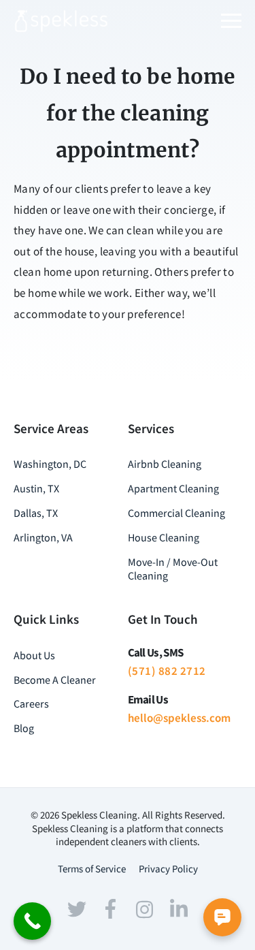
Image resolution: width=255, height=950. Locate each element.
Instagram (144, 909)
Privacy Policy (168, 868)
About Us (34, 655)
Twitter (76, 909)
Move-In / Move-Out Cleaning (173, 569)
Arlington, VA (43, 537)
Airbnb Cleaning (164, 464)
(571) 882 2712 (167, 670)
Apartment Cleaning (173, 488)
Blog (24, 728)
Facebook (110, 909)
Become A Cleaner (55, 679)
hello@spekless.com (179, 717)
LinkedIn (178, 907)
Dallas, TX (36, 513)
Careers (31, 703)
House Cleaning (163, 537)
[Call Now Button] (32, 921)
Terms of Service (92, 868)
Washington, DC (50, 464)
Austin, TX (36, 488)
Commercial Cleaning (176, 513)
